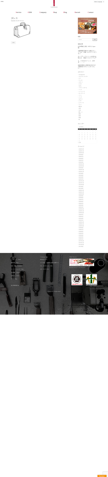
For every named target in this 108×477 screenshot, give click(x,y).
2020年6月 (81, 201)
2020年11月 (81, 192)
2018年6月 (81, 231)
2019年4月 (81, 218)
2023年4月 (81, 167)
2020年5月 (81, 203)
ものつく (81, 99)
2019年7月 (81, 214)
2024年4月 (81, 162)
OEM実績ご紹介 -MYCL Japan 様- (86, 47)
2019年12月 (81, 209)
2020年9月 (81, 195)
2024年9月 (81, 154)
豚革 (80, 114)
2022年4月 (81, 177)
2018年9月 (81, 227)
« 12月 (79, 142)
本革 (80, 108)
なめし (80, 85)
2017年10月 (81, 244)
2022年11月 (81, 171)
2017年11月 (81, 242)
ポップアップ (82, 93)
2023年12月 (81, 164)
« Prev (13, 42)
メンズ (80, 97)
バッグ (80, 89)
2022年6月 (81, 175)
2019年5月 (81, 216)
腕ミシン (81, 112)
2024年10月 (81, 152)
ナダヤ (80, 84)
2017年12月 (81, 240)
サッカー (81, 80)
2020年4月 (81, 205)
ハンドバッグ (82, 91)
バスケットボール (83, 87)
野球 (80, 117)
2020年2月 (81, 207)
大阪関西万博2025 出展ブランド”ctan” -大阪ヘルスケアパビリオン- (87, 52)
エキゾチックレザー (83, 76)
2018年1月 (81, 239)
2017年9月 (81, 246)
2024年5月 (81, 160)
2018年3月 (81, 237)
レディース (81, 102)
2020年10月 (81, 194)
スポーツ (81, 82)
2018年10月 (81, 225)
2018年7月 (81, 229)
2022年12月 (81, 169)
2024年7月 (81, 156)
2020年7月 (81, 199)
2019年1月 (81, 220)
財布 (80, 115)
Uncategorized (82, 74)
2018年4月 (81, 235)
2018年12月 (81, 222)
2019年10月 (81, 212)
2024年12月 (81, 149)
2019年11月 (81, 210)
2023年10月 (81, 166)
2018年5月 (81, 233)
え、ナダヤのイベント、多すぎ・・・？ (86, 61)
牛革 (80, 110)
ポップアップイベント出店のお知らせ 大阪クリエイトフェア (87, 57)
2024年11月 (81, 151)
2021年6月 (81, 186)
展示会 (80, 106)
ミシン (80, 95)
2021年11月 (81, 182)
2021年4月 (81, 188)
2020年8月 (81, 197)
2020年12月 (81, 190)
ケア (80, 78)
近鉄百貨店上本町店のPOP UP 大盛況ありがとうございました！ (86, 66)
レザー (80, 100)
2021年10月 (81, 184)
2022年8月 (81, 173)
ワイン (80, 104)
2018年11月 (81, 224)
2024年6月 (81, 158)
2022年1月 (81, 179)
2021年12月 (81, 180)
